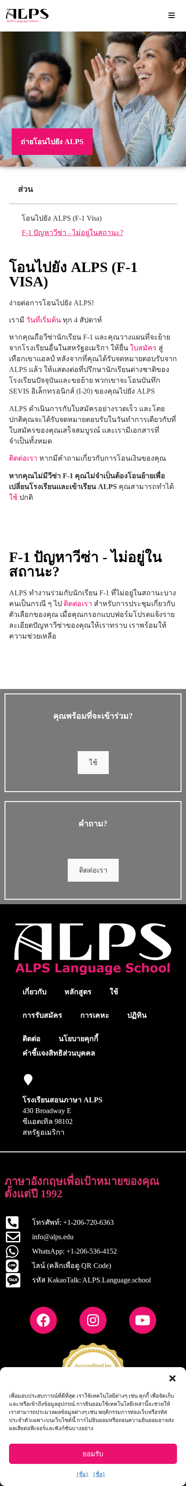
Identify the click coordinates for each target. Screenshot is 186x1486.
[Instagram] (93, 1320)
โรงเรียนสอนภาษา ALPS (62, 1100)
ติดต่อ (32, 1038)
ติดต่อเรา (23, 458)
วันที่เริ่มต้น (43, 320)
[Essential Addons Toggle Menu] (171, 16)
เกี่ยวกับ (34, 992)
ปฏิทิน (137, 1015)
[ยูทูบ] (142, 1320)
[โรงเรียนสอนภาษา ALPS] (28, 1079)
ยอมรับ (93, 1454)
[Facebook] (43, 1320)
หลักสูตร (78, 992)
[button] (172, 1378)
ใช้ (13, 497)
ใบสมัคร (143, 348)
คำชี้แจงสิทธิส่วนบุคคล (59, 1053)
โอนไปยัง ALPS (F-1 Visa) (62, 218)
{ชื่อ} (82, 1474)
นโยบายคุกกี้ (78, 1038)
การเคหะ (94, 1015)
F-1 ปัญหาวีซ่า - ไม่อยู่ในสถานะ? (72, 232)
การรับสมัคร (42, 1015)
